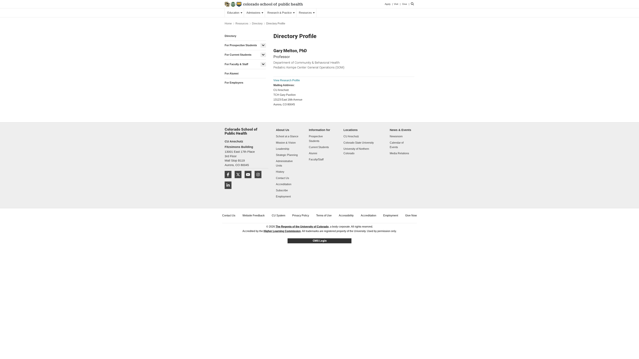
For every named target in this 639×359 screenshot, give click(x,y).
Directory (257, 23)
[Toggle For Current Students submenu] (263, 55)
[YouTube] (249, 179)
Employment (283, 196)
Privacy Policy (300, 215)
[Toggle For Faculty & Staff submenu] (263, 64)
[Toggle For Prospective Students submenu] (263, 45)
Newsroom (396, 136)
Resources (305, 12)
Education (233, 12)
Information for (319, 130)
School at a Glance (287, 136)
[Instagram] (259, 179)
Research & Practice (279, 12)
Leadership (282, 148)
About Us (282, 130)
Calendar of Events (397, 145)
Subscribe (282, 190)
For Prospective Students (241, 45)
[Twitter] (239, 179)
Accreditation (283, 184)
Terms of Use (324, 215)
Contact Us (282, 178)
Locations (350, 130)
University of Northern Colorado (356, 151)
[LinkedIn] (229, 190)
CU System (278, 215)
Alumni (313, 153)
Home (228, 23)
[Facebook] (229, 179)
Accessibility (346, 215)
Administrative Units (284, 163)
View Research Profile (286, 80)
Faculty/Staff (316, 159)
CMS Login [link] (319, 240)
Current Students (319, 147)
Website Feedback (253, 215)
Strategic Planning (287, 155)
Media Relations (399, 153)
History (280, 171)
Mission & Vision (286, 142)
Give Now (411, 215)
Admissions (253, 12)
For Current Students (238, 54)
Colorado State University (358, 142)
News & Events (400, 130)
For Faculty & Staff (236, 64)
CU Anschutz (351, 136)
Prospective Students (316, 138)
